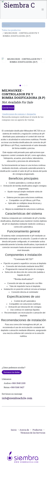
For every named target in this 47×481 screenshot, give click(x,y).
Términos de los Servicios (32, 432)
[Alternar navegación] (42, 9)
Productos (37, 430)
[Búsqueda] (44, 24)
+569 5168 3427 (17, 387)
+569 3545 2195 (18, 383)
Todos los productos (11, 30)
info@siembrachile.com (17, 398)
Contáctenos (8, 107)
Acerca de (24, 430)
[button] (4, 60)
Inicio (14, 430)
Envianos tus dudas (12, 372)
